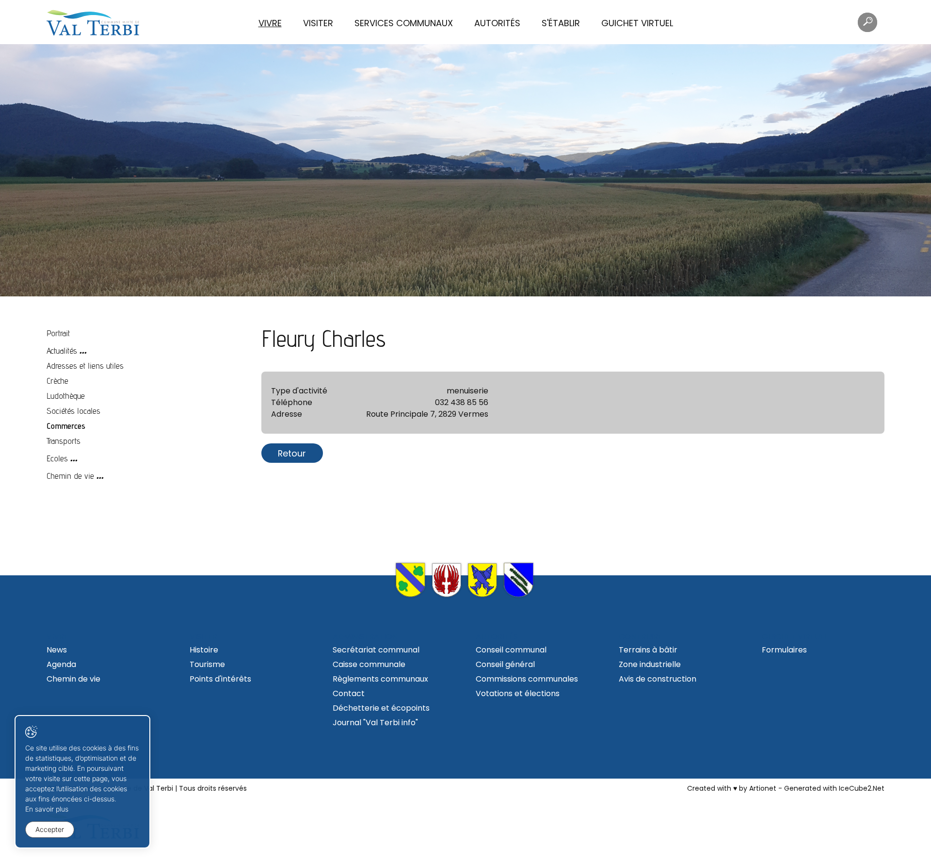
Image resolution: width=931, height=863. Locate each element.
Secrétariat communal (376, 649)
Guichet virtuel (637, 23)
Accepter (49, 829)
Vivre (270, 23)
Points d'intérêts (220, 678)
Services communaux (403, 23)
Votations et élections (518, 693)
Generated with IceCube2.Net (834, 788)
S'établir (561, 23)
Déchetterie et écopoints (381, 708)
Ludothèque (66, 396)
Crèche (57, 380)
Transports (63, 441)
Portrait (58, 333)
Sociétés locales (73, 411)
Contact (349, 693)
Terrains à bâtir (648, 649)
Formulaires (784, 649)
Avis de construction (657, 678)
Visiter (318, 23)
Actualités (62, 350)
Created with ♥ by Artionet (731, 788)
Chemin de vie (70, 476)
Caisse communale (369, 664)
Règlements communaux (380, 678)
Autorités (497, 23)
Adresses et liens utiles (85, 365)
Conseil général (505, 664)
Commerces (66, 426)
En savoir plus (46, 809)
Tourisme (207, 664)
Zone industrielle (650, 664)
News (57, 649)
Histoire (204, 649)
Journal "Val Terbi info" (375, 722)
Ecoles (57, 458)
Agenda (61, 664)
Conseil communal (511, 649)
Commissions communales (527, 678)
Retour (292, 453)
